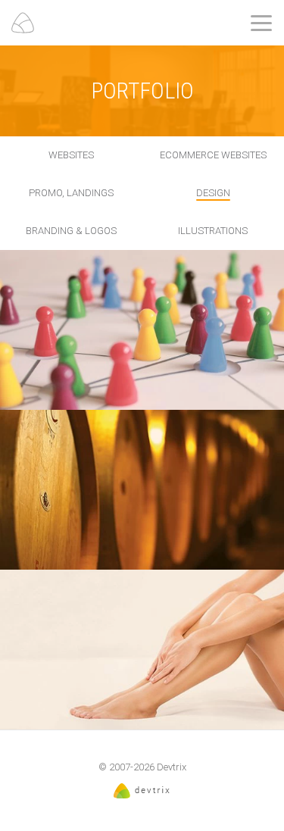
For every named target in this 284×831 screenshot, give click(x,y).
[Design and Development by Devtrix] (142, 795)
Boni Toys (142, 327)
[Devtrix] (22, 22)
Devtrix (171, 767)
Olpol (142, 487)
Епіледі (142, 646)
